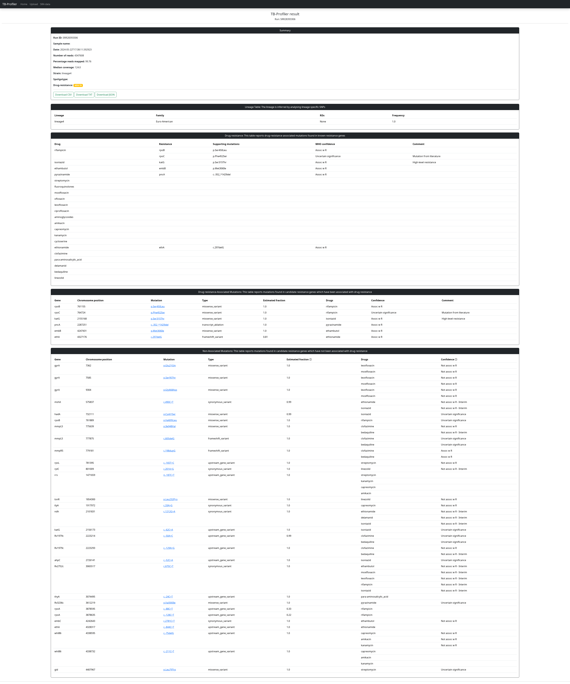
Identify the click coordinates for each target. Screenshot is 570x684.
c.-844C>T (168, 627)
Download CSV (63, 94)
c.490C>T (168, 402)
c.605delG (168, 438)
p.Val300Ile (169, 602)
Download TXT (84, 94)
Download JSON (106, 94)
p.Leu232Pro (170, 499)
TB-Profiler (9, 4)
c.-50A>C (168, 535)
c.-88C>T (168, 608)
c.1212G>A (169, 511)
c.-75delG (168, 633)
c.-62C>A (168, 529)
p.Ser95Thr (169, 377)
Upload (34, 4)
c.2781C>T (169, 621)
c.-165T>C (168, 462)
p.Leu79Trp (169, 669)
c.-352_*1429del (159, 324)
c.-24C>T (168, 596)
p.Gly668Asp (170, 389)
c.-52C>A (168, 560)
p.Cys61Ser (169, 414)
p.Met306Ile (157, 330)
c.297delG (156, 337)
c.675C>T (168, 566)
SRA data (45, 4)
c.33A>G (167, 505)
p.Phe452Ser (158, 312)
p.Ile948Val (169, 426)
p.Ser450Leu (158, 306)
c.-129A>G (169, 548)
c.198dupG (169, 450)
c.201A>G (168, 469)
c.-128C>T (168, 615)
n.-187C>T (168, 475)
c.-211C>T (168, 651)
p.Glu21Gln (169, 365)
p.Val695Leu (170, 420)
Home (23, 4)
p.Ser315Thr (157, 318)
